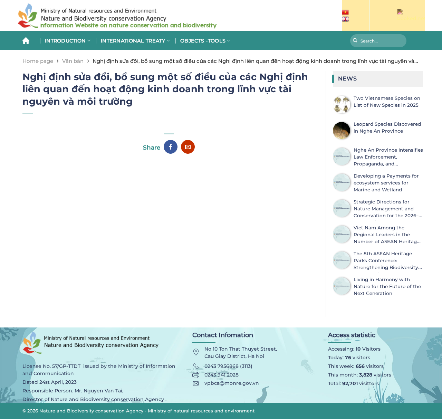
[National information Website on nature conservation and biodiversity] (138, 16)
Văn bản (73, 61)
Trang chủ (28, 40)
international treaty (133, 41)
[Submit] (355, 41)
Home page (37, 61)
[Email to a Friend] (188, 147)
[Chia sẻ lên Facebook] (170, 147)
